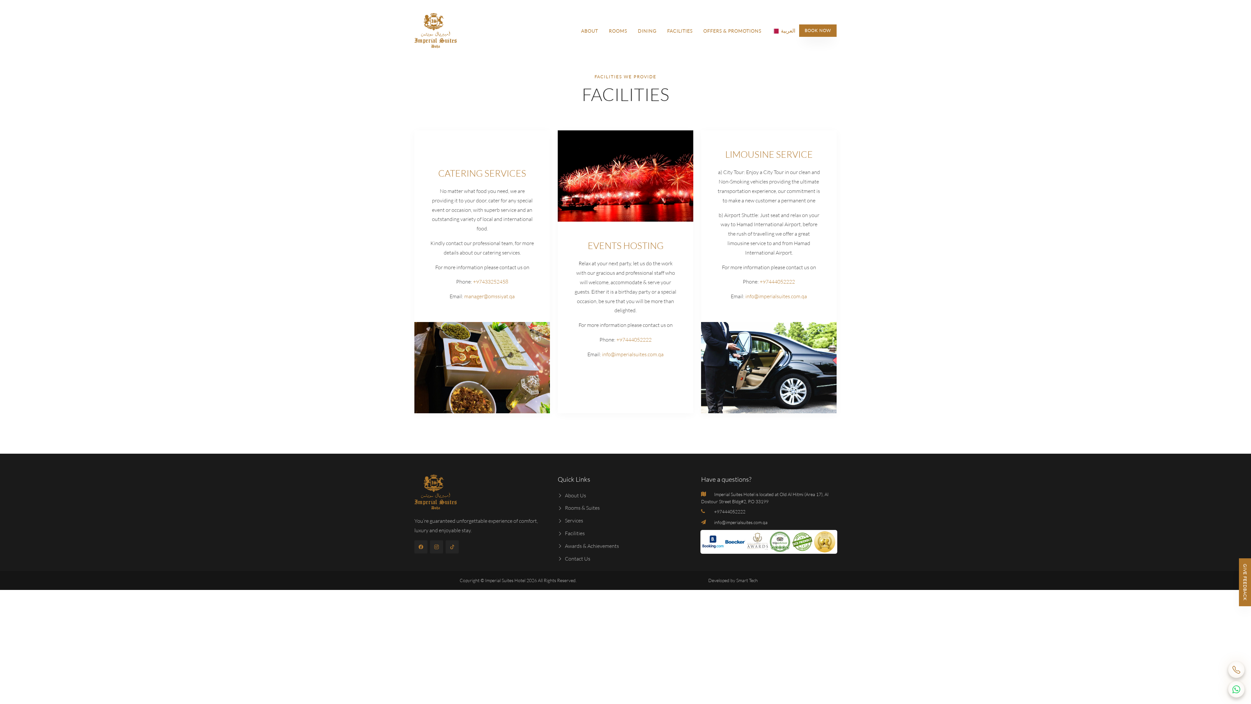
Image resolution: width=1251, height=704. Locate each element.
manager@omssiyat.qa (489, 296)
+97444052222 (633, 339)
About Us (575, 495)
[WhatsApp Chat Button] (1236, 689)
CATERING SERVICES (482, 172)
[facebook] (420, 546)
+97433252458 (490, 281)
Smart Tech (747, 580)
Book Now (818, 30)
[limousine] (769, 367)
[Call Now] (1236, 670)
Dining (647, 31)
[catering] (482, 367)
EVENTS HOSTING (626, 245)
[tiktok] (452, 546)
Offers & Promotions (732, 31)
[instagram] (436, 546)
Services (574, 520)
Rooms (618, 31)
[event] (625, 176)
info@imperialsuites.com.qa (632, 354)
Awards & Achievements (592, 546)
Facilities (680, 31)
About (589, 31)
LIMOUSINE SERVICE (769, 154)
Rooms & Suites (582, 508)
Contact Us (577, 558)
